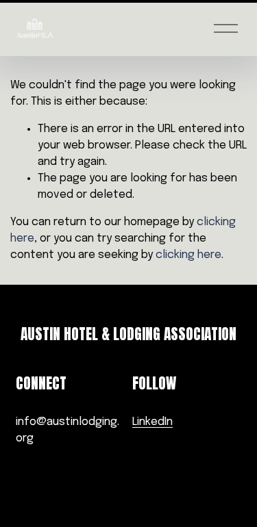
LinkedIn (152, 422)
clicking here (188, 255)
